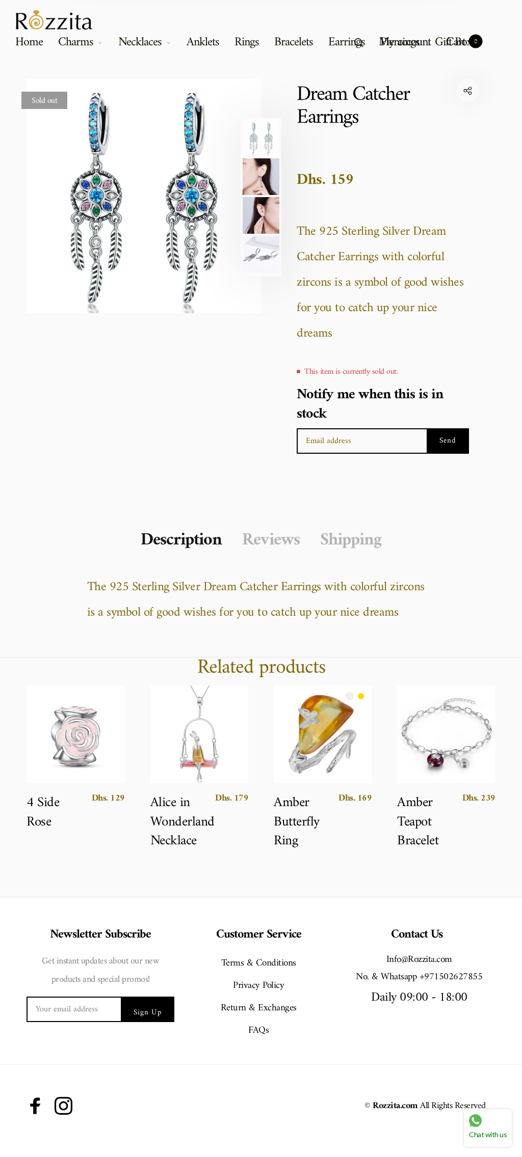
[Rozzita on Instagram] (63, 1106)
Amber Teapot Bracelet (417, 821)
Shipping (350, 540)
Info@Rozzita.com (419, 960)
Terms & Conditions (258, 963)
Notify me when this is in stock (370, 404)
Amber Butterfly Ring (297, 821)
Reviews (271, 540)
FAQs (258, 1030)
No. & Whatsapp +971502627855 (419, 977)
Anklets (203, 42)
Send (447, 441)
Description (181, 540)
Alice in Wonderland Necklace (179, 821)
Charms (75, 42)
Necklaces (140, 42)
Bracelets (293, 42)
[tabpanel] (144, 196)
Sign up (148, 1013)
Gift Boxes (457, 42)
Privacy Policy (258, 985)
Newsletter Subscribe (100, 934)
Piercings (400, 42)
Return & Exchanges (259, 1008)
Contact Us (416, 934)
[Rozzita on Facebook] (35, 1106)
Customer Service (258, 934)
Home (29, 42)
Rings (246, 42)
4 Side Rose (43, 812)
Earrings (346, 42)
